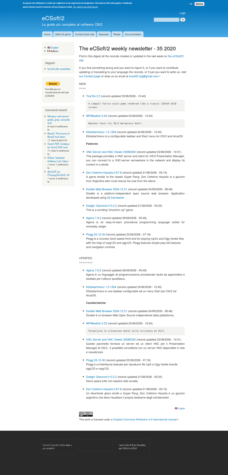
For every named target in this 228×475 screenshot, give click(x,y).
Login (183, 13)
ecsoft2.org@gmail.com (144, 76)
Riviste (117, 34)
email (50, 448)
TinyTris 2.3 (93, 96)
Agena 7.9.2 (93, 218)
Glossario (104, 34)
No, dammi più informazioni (85, 7)
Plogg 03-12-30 (95, 234)
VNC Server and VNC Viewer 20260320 (111, 152)
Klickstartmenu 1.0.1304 (101, 132)
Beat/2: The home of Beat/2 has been (58, 135)
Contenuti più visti (84, 34)
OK (191, 4)
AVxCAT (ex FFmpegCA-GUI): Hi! (58, 173)
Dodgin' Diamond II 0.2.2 (101, 205)
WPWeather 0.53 (96, 116)
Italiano (54, 51)
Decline (199, 4)
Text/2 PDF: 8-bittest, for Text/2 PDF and (58, 145)
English (54, 47)
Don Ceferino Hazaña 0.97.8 (103, 172)
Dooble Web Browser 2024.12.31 (106, 189)
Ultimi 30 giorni (63, 34)
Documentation (133, 34)
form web (65, 445)
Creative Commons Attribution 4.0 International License (145, 419)
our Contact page (90, 76)
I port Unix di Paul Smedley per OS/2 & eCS (132, 446)
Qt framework (115, 197)
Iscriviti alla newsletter (59, 68)
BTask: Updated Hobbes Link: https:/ (58, 159)
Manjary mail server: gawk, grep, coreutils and (58, 119)
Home (47, 34)
